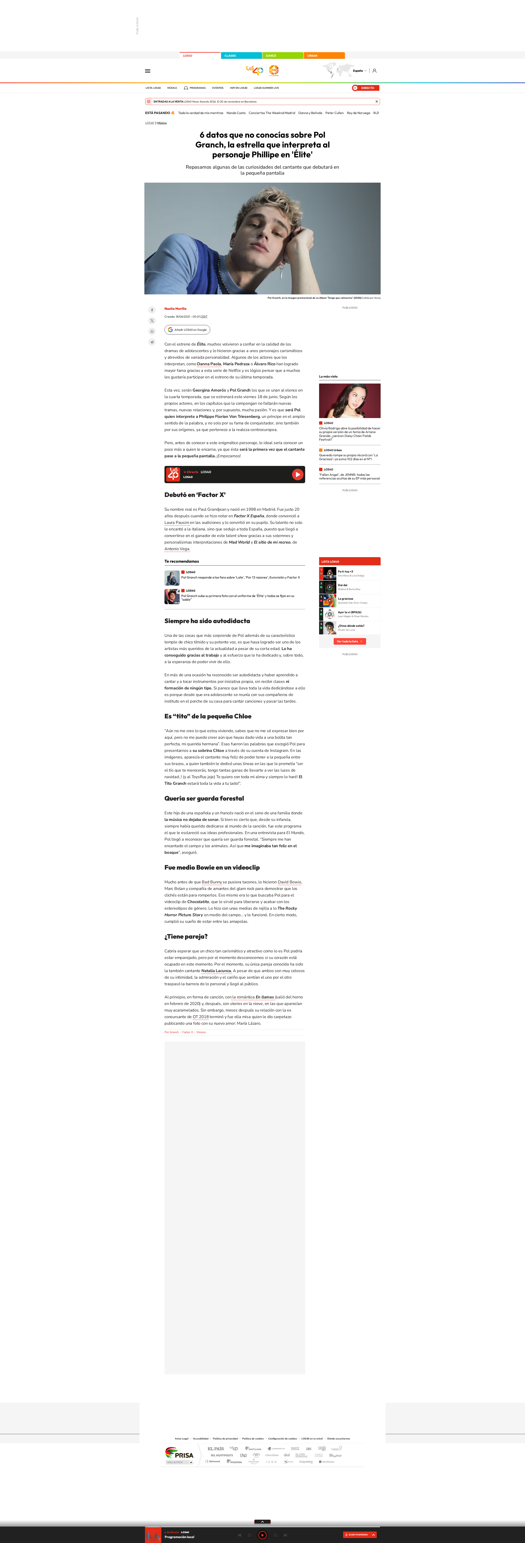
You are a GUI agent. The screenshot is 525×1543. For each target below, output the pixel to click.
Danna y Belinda (310, 113)
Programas (198, 88)
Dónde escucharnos (338, 1438)
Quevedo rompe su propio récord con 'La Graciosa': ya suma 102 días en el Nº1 (348, 457)
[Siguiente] (378, 113)
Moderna (233, 1460)
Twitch (279, 1394)
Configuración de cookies (282, 1438)
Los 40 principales (235, 1449)
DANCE (271, 56)
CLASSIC (230, 56)
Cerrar (376, 101)
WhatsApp (152, 331)
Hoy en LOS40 (238, 88)
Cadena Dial (287, 1454)
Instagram (238, 1394)
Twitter (152, 320)
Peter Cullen (334, 113)
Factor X (187, 1032)
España (358, 71)
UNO (244, 1454)
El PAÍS (215, 1449)
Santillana (254, 1449)
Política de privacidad (225, 1438)
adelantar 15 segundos (275, 1535)
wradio (255, 1454)
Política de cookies (253, 1438)
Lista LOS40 (153, 88)
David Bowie (289, 882)
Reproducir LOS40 (298, 474)
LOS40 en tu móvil (312, 1438)
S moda (288, 1460)
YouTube (254, 1394)
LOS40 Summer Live (266, 88)
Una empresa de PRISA (179, 1452)
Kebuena (331, 1454)
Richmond (213, 1460)
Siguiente (285, 1535)
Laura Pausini (177, 522)
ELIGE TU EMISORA (358, 1534)
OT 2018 (201, 1017)
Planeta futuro (317, 1454)
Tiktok (246, 1394)
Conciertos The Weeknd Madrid (272, 113)
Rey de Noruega (358, 113)
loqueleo (306, 1460)
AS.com (307, 1449)
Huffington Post (221, 1454)
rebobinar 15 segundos (249, 1535)
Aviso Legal (181, 1438)
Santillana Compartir (276, 1449)
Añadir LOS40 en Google (191, 330)
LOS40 (187, 56)
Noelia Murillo (175, 309)
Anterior (239, 1535)
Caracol (335, 1449)
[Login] (374, 70)
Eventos (218, 88)
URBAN (312, 56)
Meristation (326, 1460)
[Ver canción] (329, 573)
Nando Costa (236, 113)
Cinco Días (271, 1454)
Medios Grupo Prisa (179, 1462)
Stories (287, 1394)
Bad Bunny (212, 882)
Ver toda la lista (347, 641)
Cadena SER (294, 1449)
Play (262, 1535)
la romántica (252, 997)
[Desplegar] (262, 1521)
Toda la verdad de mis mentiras (200, 113)
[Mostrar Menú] (150, 70)
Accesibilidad (200, 1438)
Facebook (152, 310)
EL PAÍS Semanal (302, 1454)
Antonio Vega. (177, 549)
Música (172, 88)
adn (320, 1449)
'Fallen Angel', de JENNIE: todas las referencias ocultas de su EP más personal (349, 476)
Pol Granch (171, 1032)
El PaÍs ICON (271, 1460)
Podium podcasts (253, 1460)
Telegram (152, 342)
